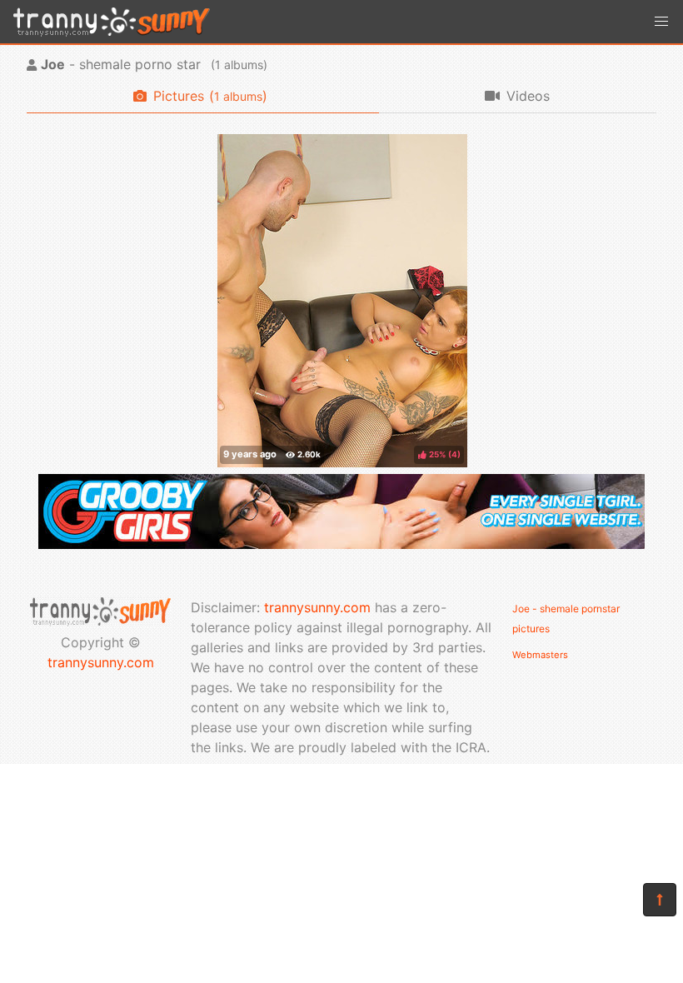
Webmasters (540, 655)
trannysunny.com (100, 662)
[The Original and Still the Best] (341, 544)
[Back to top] (659, 899)
